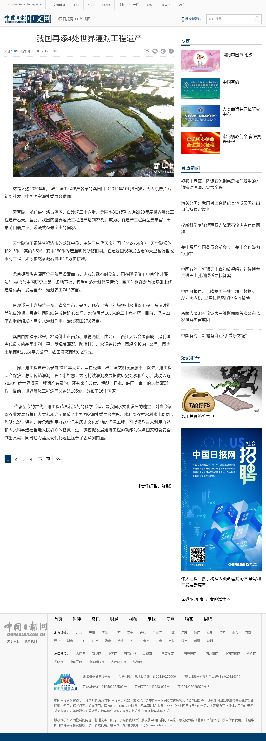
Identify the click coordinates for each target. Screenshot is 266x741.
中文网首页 (57, 5)
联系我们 (30, 641)
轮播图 (85, 19)
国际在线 (130, 654)
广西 (95, 641)
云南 (159, 641)
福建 (210, 633)
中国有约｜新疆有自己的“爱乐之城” (214, 335)
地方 (182, 5)
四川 (133, 641)
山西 (117, 633)
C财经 (106, 5)
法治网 (137, 662)
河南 (248, 633)
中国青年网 (166, 654)
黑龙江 (157, 633)
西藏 (172, 641)
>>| (59, 459)
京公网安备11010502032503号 (105, 687)
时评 (76, 5)
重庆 (121, 641)
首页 (58, 619)
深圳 (210, 641)
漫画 (170, 619)
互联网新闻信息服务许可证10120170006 (147, 676)
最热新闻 (190, 168)
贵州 (146, 641)
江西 (222, 633)
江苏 (184, 633)
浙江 (197, 633)
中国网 (112, 654)
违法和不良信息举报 (97, 676)
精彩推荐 (190, 358)
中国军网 (76, 662)
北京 (79, 633)
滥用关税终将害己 (197, 416)
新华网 (25, 51)
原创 (150, 5)
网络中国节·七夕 (238, 55)
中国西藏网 (232, 654)
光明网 (58, 662)
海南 (108, 641)
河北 (105, 633)
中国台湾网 (210, 654)
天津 (92, 633)
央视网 (147, 654)
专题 (185, 41)
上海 (171, 633)
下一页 (44, 459)
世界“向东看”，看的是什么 (205, 599)
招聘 (208, 619)
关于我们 (13, 641)
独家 (189, 619)
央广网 (251, 654)
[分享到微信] (155, 52)
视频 (121, 5)
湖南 (70, 641)
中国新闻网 (96, 662)
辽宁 (130, 633)
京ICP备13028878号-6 (193, 687)
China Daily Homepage (25, 4)
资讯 (91, 5)
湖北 (57, 641)
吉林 (143, 633)
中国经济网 (188, 654)
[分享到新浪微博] (163, 52)
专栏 (136, 5)
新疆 (197, 641)
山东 (235, 633)
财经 (114, 619)
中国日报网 (64, 19)
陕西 (184, 641)
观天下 (166, 5)
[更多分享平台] (171, 52)
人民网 (80, 654)
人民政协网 (119, 662)
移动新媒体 (193, 19)
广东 (82, 641)
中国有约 (231, 82)
